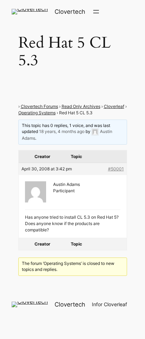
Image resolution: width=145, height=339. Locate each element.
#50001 (116, 168)
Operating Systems (37, 112)
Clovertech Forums (39, 106)
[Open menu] (96, 11)
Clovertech (70, 11)
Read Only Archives (81, 106)
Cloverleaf (114, 106)
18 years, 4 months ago (61, 131)
